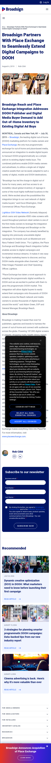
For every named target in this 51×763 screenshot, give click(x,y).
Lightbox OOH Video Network (15, 212)
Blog (3, 27)
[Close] (41, 340)
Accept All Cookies (25, 421)
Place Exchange (9, 145)
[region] (25, 381)
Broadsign (14, 137)
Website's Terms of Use (36, 509)
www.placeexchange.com (14, 436)
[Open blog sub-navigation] (3, 18)
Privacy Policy (27, 351)
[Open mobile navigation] (47, 9)
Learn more (25, 758)
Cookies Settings (25, 407)
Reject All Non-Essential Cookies (25, 414)
